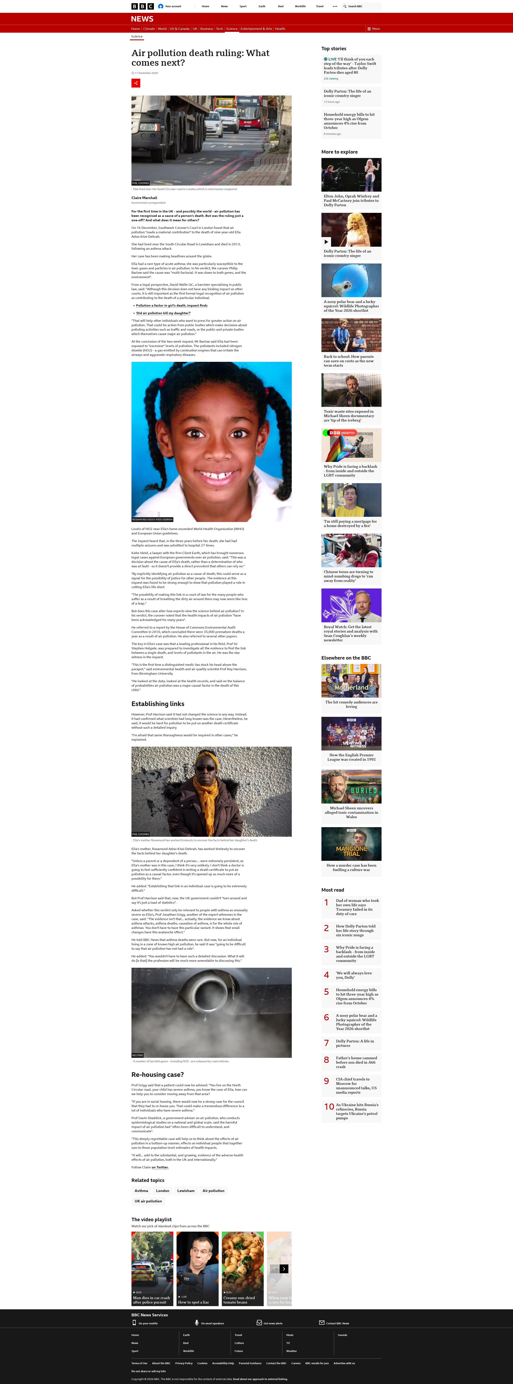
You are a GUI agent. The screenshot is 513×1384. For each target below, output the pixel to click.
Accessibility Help (223, 1363)
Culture (239, 1343)
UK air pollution (148, 1201)
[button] (335, 6)
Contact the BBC (276, 1363)
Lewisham (186, 1191)
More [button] (376, 29)
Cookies (202, 1363)
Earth (262, 6)
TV (288, 1343)
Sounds (342, 1335)
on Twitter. (160, 1167)
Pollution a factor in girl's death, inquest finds (172, 305)
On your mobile (148, 1323)
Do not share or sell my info (148, 1371)
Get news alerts (273, 1323)
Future (239, 1351)
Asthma (141, 1191)
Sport (243, 6)
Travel (319, 6)
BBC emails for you (317, 1363)
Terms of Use (139, 1363)
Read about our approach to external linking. (260, 1379)
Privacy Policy (184, 1363)
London (162, 1191)
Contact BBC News (337, 1323)
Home (205, 6)
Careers (296, 1363)
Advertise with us (344, 1363)
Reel (281, 6)
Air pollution (213, 1191)
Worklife (300, 6)
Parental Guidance (250, 1363)
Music (290, 1335)
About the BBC (161, 1363)
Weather (291, 1351)
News (224, 6)
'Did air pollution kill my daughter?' (163, 313)
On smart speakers (212, 1323)
